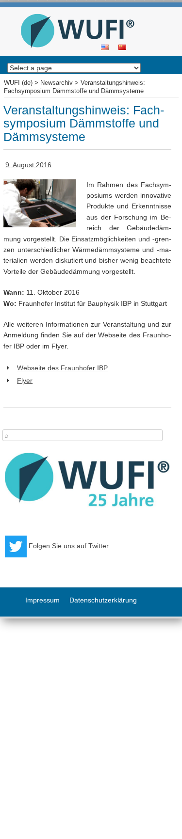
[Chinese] (122, 46)
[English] (105, 46)
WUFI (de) (87, 10)
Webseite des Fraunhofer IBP (62, 368)
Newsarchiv (56, 82)
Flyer (25, 380)
